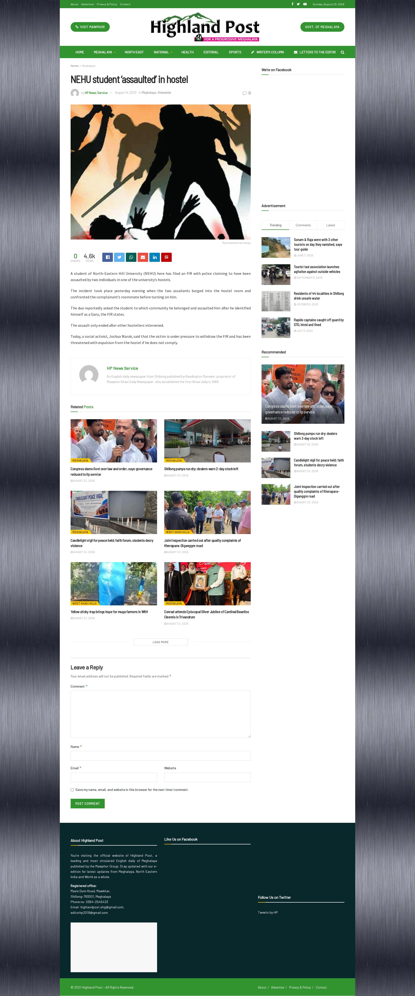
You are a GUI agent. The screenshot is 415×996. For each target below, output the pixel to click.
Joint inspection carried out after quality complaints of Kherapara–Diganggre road (317, 491)
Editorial (211, 52)
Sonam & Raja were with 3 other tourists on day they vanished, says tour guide (318, 244)
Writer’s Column (270, 52)
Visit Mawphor (92, 27)
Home (80, 52)
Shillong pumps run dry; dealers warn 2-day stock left (201, 468)
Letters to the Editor (318, 52)
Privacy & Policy (107, 4)
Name (76, 746)
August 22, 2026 (84, 480)
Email (76, 768)
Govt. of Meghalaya (322, 27)
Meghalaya (103, 52)
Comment (79, 686)
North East (134, 52)
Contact (125, 4)
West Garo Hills (178, 532)
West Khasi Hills (85, 603)
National (161, 52)
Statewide (164, 92)
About (74, 4)
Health (188, 52)
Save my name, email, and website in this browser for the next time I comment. (132, 789)
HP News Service (96, 92)
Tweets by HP (268, 912)
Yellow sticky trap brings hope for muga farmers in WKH (109, 611)
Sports (235, 52)
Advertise (87, 4)
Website (170, 768)
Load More (161, 642)
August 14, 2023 (125, 92)
